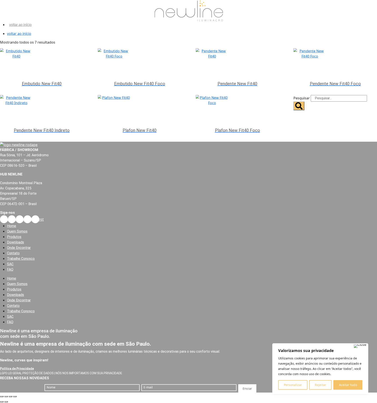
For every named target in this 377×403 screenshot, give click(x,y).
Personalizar (293, 385)
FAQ (10, 269)
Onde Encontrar (19, 248)
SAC (10, 264)
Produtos (14, 237)
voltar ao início (20, 25)
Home (11, 226)
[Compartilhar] (10, 396)
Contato (13, 253)
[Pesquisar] (298, 106)
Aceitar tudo (348, 385)
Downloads (15, 242)
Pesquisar (301, 98)
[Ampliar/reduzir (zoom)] (1, 396)
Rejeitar (320, 385)
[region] (320, 368)
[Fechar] (360, 346)
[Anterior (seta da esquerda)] (1, 401)
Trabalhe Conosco (21, 259)
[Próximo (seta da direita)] (6, 401)
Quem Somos (17, 231)
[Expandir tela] (6, 396)
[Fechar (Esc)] (15, 396)
